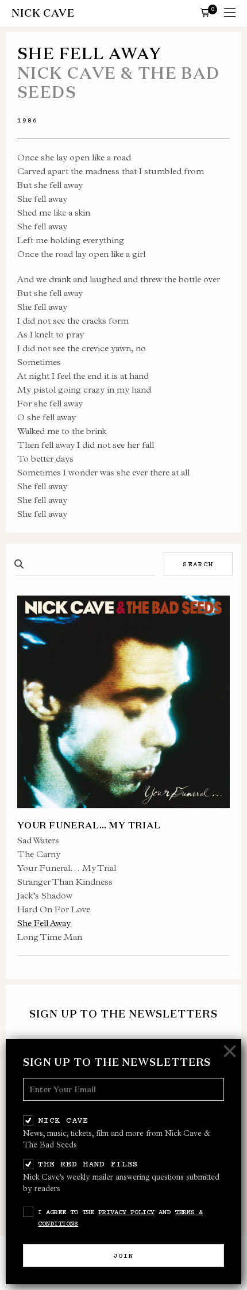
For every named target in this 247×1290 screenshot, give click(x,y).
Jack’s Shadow (44, 895)
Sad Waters (38, 840)
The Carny (38, 854)
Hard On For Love (53, 909)
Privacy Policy (126, 1211)
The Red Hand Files (88, 1163)
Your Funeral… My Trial (66, 867)
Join (123, 1255)
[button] (205, 12)
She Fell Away (44, 922)
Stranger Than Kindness (65, 881)
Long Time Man (49, 936)
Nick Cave (63, 1120)
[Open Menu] (230, 13)
